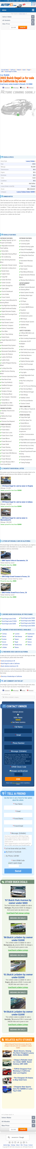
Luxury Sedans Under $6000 (26, 192)
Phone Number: (18, 743)
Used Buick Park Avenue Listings (18, 913)
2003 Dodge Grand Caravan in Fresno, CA (16, 576)
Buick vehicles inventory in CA (9, 666)
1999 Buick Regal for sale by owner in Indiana (17, 502)
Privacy (25, 1145)
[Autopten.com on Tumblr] (24, 1142)
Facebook (7, 87)
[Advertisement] (18, 49)
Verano (29, 645)
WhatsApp (15, 87)
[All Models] (18, 20)
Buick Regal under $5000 (28, 623)
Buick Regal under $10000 (9, 621)
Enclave (4, 639)
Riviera (17, 647)
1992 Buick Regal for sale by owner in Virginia (17, 486)
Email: (18, 735)
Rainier (17, 639)
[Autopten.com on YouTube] (21, 1142)
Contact (30, 1145)
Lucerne (17, 634)
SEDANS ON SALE (17, 918)
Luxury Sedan (30, 161)
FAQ (22, 1145)
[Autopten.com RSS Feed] (26, 1142)
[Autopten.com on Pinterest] (12, 1142)
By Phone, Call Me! (12, 856)
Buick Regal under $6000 (28, 626)
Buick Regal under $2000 (9, 624)
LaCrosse (5, 645)
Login (33, 5)
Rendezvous (18, 645)
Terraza (29, 642)
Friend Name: (18, 819)
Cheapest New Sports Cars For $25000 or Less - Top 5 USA (23, 1089)
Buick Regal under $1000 (9, 618)
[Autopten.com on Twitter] (18, 1142)
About (18, 1145)
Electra (4, 636)
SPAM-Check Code (18, 767)
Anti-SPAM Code (18, 861)
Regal (16, 642)
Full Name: (18, 727)
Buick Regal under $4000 (28, 620)
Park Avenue (18, 636)
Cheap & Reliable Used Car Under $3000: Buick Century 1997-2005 (22, 1062)
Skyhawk (30, 636)
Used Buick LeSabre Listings (18, 950)
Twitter (23, 87)
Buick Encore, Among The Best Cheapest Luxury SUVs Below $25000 (23, 1053)
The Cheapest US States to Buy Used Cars (23, 1079)
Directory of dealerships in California (11, 676)
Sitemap (13, 1145)
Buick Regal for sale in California (10, 663)
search (22, 27)
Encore (4, 642)
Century (4, 634)
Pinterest (31, 87)
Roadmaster (30, 634)
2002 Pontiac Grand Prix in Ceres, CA (14, 592)
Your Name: (18, 804)
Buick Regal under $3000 (28, 618)
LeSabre (4, 647)
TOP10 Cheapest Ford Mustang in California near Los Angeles (22, 1071)
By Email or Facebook (13, 852)
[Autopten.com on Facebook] (10, 1142)
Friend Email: (18, 826)
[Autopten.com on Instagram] (15, 1142)
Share (34, 3)
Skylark (29, 639)
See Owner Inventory (18, 722)
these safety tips (16, 782)
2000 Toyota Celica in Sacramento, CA (15, 560)
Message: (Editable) (18, 751)
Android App (6, 1145)
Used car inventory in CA (8, 661)
